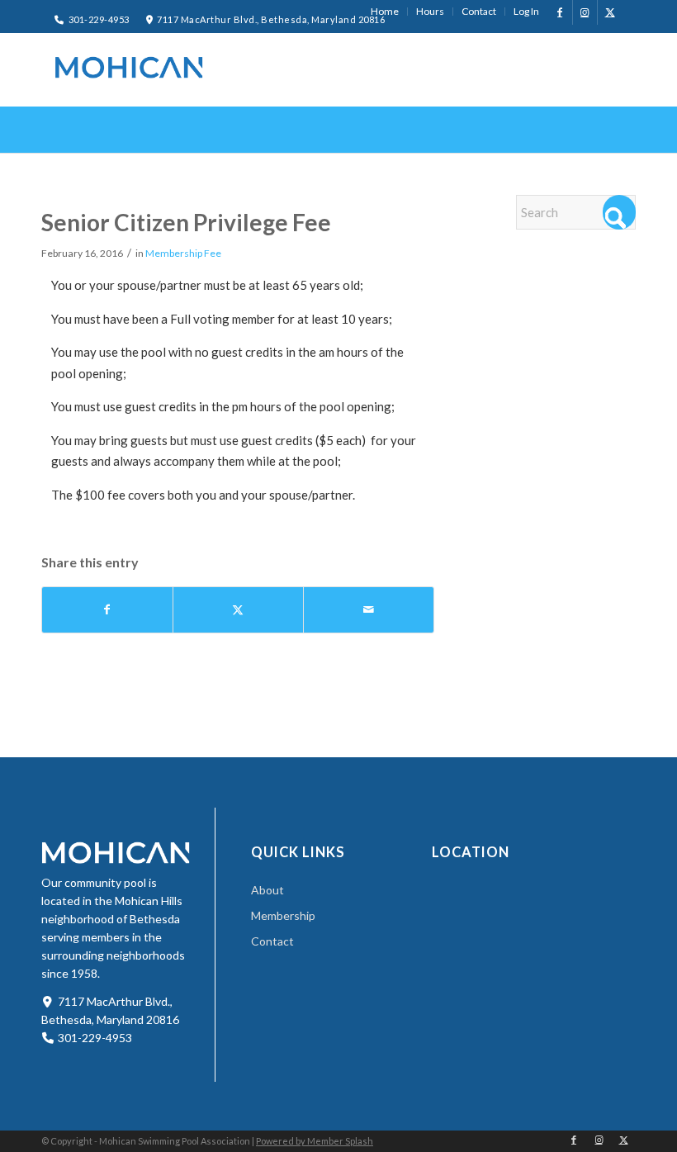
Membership (283, 915)
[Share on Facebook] (107, 610)
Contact (272, 941)
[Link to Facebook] (560, 12)
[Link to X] (610, 12)
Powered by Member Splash (314, 1140)
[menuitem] (385, 11)
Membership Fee (183, 253)
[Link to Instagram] (585, 12)
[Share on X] (238, 610)
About (267, 890)
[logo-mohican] (128, 67)
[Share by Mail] (368, 610)
